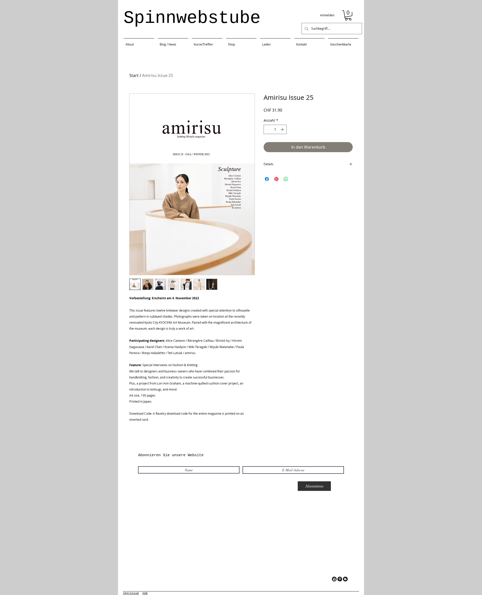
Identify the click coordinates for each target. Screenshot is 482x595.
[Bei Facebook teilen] (267, 179)
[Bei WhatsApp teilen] (286, 179)
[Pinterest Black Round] (339, 579)
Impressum (131, 593)
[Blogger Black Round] (345, 579)
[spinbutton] (275, 129)
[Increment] (283, 129)
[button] (348, 15)
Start (134, 75)
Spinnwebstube (192, 18)
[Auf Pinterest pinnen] (276, 179)
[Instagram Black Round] (334, 579)
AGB (145, 593)
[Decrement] (267, 129)
